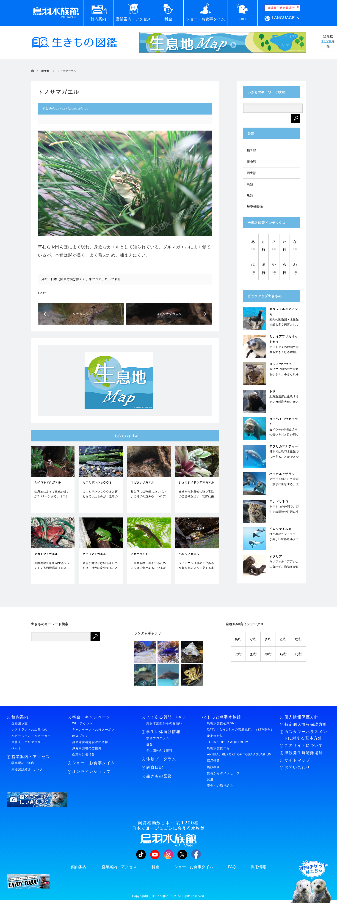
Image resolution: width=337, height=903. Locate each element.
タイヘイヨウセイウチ (283, 421)
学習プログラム (157, 738)
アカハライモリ (141, 553)
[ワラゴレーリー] (168, 675)
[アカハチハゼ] (145, 652)
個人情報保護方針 (302, 717)
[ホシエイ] (145, 675)
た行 (284, 246)
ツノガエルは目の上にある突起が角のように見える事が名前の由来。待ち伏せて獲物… (196, 570)
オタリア (275, 556)
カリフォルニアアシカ (283, 311)
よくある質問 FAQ (165, 717)
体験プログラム (161, 759)
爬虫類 (251, 162)
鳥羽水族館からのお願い (164, 723)
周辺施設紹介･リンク (27, 769)
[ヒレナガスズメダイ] (168, 652)
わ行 (295, 268)
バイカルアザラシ (282, 474)
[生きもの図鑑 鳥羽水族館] (74, 42)
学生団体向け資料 (159, 750)
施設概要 (213, 767)
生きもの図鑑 (159, 776)
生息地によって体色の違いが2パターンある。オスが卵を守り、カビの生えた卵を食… (52, 499)
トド (272, 391)
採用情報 (213, 760)
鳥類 (250, 184)
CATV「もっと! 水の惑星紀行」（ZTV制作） (240, 729)
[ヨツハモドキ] (192, 675)
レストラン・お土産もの (29, 729)
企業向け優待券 (83, 754)
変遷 (210, 779)
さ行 (274, 246)
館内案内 (20, 717)
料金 (155, 867)
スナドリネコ (278, 501)
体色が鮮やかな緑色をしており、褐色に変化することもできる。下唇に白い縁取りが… (100, 570)
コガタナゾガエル (142, 482)
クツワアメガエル (94, 553)
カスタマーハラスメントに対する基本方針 (305, 735)
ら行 (284, 268)
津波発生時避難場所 (304, 753)
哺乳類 (251, 150)
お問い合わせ (297, 767)
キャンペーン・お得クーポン (93, 729)
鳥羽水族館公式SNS (222, 723)
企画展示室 (19, 723)
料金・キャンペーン (91, 717)
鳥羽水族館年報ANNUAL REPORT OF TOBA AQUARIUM (239, 751)
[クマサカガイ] (192, 652)
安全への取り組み (220, 785)
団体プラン (80, 736)
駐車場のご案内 (22, 763)
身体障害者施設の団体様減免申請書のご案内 (90, 745)
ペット (16, 748)
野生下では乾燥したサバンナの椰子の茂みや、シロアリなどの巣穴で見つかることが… (148, 499)
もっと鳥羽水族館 (224, 717)
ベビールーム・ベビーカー (31, 736)
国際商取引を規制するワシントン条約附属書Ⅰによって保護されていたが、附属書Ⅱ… (52, 570)
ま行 (263, 268)
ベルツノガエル (189, 553)
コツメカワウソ (280, 364)
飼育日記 (154, 767)
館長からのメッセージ (223, 773)
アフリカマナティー (283, 446)
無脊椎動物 (255, 206)
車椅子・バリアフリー (27, 742)
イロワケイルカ (280, 529)
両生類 (251, 173)
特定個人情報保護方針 (306, 724)
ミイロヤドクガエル (47, 482)
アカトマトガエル (46, 553)
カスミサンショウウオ (97, 482)
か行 (263, 246)
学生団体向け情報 (163, 732)
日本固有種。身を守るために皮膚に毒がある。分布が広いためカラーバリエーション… (148, 570)
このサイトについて (304, 745)
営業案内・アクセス (30, 757)
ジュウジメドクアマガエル (196, 482)
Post (42, 293)
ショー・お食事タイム (93, 763)
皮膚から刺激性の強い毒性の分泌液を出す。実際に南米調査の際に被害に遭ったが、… (196, 499)
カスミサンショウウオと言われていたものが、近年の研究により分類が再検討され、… (100, 499)
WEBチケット (82, 723)
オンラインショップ (91, 771)
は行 (253, 268)
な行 (295, 246)
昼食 (149, 744)
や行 (274, 268)
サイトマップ (297, 760)
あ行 (253, 246)
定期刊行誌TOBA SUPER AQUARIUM (228, 739)
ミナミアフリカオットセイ (283, 339)
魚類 (250, 195)
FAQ (232, 867)
